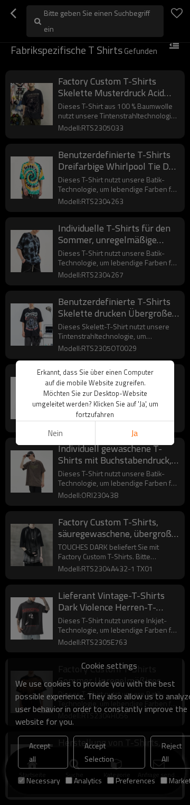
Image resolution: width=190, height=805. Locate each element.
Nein (55, 433)
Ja (134, 433)
